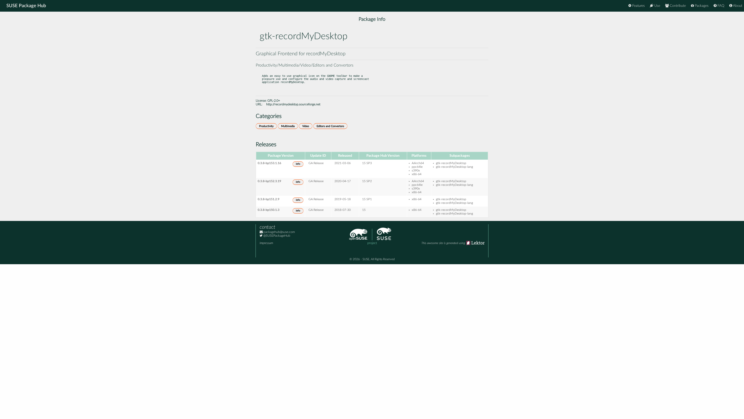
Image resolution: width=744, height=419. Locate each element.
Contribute (677, 6)
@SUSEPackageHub (276, 235)
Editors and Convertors (330, 126)
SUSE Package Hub (26, 5)
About (737, 6)
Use (656, 6)
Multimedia (288, 126)
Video (305, 126)
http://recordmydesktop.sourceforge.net (293, 104)
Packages (701, 6)
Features (638, 6)
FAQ (720, 6)
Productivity (266, 126)
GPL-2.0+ (273, 100)
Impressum (266, 243)
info (298, 164)
